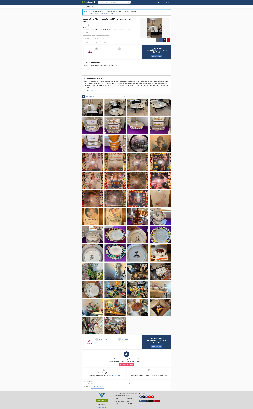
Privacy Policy (130, 400)
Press (128, 401)
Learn (116, 400)
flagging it (149, 376)
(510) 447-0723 (103, 49)
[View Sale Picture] (92, 107)
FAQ (116, 398)
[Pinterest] (152, 396)
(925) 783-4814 (126, 49)
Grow (120, 401)
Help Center (130, 403)
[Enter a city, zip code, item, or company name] (129, 2)
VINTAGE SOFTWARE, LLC (105, 402)
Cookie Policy (130, 404)
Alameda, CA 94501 (98, 386)
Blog (116, 403)
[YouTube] (149, 396)
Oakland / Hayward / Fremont (97, 388)
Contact (117, 404)
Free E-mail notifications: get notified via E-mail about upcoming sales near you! (126, 394)
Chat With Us (102, 400)
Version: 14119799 (101, 407)
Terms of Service (130, 398)
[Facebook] (140, 396)
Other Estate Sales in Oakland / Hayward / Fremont (100, 13)
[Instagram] (146, 396)
